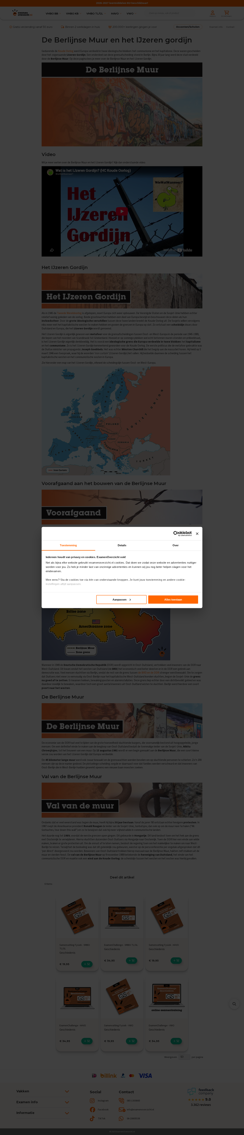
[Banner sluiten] (197, 533)
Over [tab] (176, 545)
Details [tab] (122, 545)
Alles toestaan (173, 599)
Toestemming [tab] (68, 545)
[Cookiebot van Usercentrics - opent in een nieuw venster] (176, 533)
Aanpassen (119, 599)
